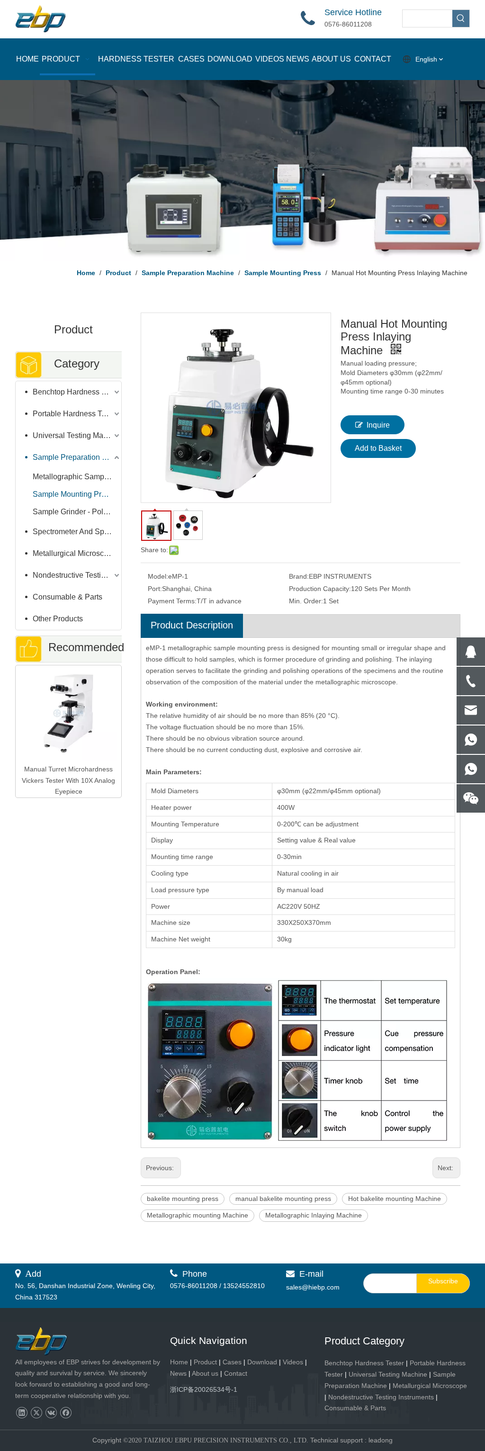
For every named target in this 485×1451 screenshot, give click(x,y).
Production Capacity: (320, 588)
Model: (158, 576)
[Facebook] (66, 1413)
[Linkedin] (21, 1413)
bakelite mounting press (182, 1198)
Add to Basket (378, 448)
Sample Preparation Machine (77, 457)
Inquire (378, 425)
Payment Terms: (172, 601)
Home (179, 1362)
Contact (235, 1373)
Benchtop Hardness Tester (77, 392)
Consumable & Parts (67, 597)
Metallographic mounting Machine (197, 1215)
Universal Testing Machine (77, 435)
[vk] (51, 1413)
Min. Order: (306, 601)
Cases (232, 1362)
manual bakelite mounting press (283, 1198)
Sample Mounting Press (73, 494)
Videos (293, 1362)
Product (206, 1362)
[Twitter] (36, 1413)
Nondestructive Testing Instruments (77, 575)
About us (205, 1373)
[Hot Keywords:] (460, 18)
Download (262, 1362)
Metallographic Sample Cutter (77, 477)
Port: (155, 588)
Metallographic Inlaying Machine (313, 1215)
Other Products (58, 619)
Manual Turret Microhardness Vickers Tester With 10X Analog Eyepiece (68, 780)
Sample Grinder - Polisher (76, 512)
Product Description (192, 625)
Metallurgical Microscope (75, 553)
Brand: (299, 576)
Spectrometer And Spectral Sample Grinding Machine (77, 532)
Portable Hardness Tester (75, 414)
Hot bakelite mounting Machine (394, 1198)
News (178, 1373)
